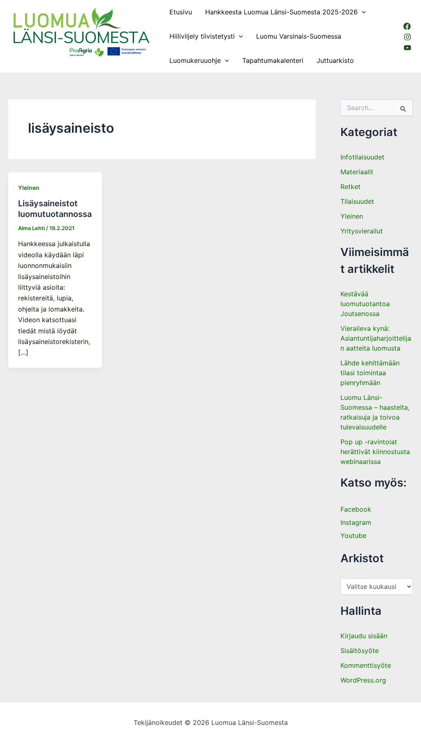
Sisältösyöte (359, 650)
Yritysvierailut (361, 231)
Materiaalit (356, 172)
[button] (362, 12)
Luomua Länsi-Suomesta (47, 60)
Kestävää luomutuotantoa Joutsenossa (365, 304)
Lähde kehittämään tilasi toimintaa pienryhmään (370, 373)
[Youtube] (407, 47)
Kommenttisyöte (365, 665)
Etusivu (180, 12)
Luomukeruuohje (195, 60)
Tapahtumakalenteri (272, 60)
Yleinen (28, 187)
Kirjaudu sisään (363, 636)
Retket (350, 186)
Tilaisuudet (357, 201)
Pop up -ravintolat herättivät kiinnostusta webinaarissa (375, 452)
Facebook (355, 509)
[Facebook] (407, 26)
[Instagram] (407, 37)
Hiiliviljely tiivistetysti (202, 36)
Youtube (353, 535)
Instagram (355, 522)
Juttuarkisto (335, 60)
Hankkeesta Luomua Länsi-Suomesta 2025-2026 (281, 12)
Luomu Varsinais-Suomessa (298, 36)
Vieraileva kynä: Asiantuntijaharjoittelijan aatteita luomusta (375, 338)
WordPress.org (363, 680)
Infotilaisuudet (362, 157)
